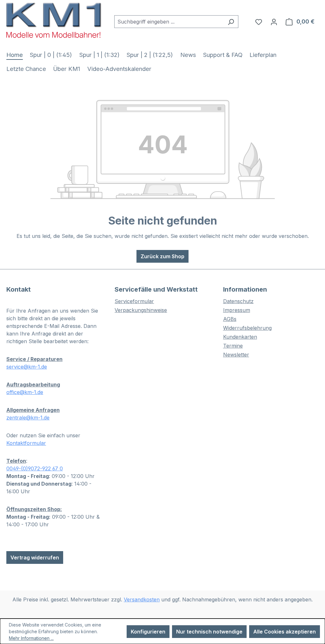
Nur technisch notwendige (209, 631)
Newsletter (236, 354)
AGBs (229, 319)
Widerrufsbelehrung (247, 328)
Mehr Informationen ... (31, 638)
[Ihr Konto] (274, 21)
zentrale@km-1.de (28, 417)
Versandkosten (142, 599)
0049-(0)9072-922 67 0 (34, 468)
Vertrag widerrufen (34, 557)
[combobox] (169, 21)
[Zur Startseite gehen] (54, 20)
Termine (233, 346)
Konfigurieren (148, 631)
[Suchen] (230, 21)
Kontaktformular (26, 443)
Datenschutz (238, 301)
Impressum (236, 310)
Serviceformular (134, 301)
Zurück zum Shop (162, 256)
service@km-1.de (26, 367)
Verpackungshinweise (141, 310)
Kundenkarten (240, 337)
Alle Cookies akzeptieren (284, 631)
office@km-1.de (24, 392)
